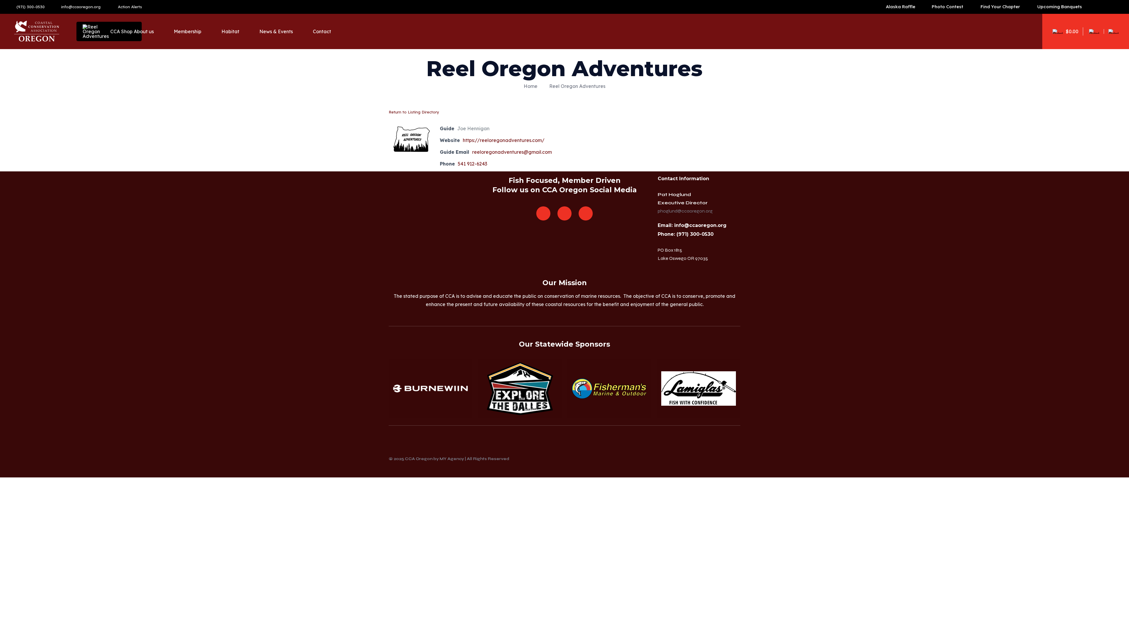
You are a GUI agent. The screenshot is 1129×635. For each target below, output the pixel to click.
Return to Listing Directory (414, 112)
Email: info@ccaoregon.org (692, 225)
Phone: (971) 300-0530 (686, 234)
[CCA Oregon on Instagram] (564, 213)
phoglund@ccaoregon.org (685, 211)
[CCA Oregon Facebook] (543, 213)
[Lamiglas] (698, 388)
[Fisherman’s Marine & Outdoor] (609, 388)
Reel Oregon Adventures (577, 86)
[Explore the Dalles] (519, 388)
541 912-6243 (472, 164)
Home (530, 86)
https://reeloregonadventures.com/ (504, 140)
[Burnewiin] (430, 388)
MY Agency (452, 459)
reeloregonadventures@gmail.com (512, 152)
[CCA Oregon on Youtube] (586, 213)
